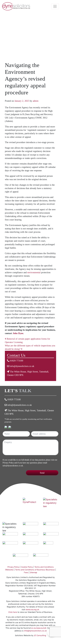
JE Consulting (40, 635)
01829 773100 (16, 360)
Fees (26, 572)
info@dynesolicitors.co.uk (22, 366)
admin (35, 101)
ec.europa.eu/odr (38, 628)
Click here (12, 612)
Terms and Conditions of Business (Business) (35, 570)
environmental (34, 272)
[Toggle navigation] (55, 6)
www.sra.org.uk (32, 609)
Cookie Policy (27, 567)
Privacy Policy (8, 463)
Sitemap (33, 572)
